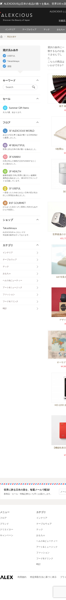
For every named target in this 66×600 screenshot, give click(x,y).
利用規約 (22, 577)
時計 (5, 308)
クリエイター (6, 529)
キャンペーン (6, 535)
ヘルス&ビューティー (12, 280)
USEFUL (11, 56)
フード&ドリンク (10, 301)
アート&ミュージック (12, 287)
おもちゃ (7, 273)
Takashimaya (13, 61)
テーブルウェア (29, 29)
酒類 (9, 66)
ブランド (4, 523)
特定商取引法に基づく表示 (43, 577)
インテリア (10, 29)
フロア (3, 518)
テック (47, 29)
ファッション (9, 294)
